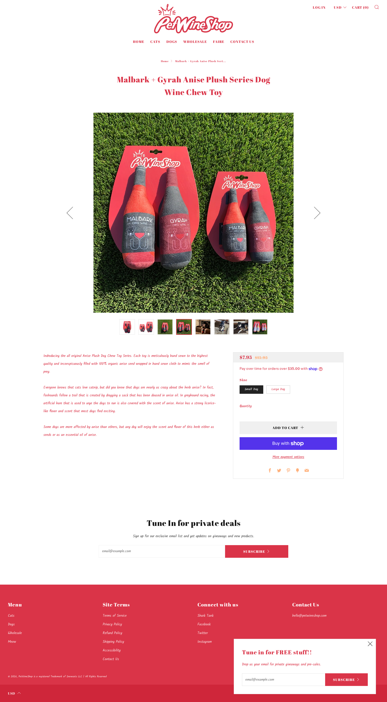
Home (138, 41)
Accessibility (112, 650)
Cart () (360, 7)
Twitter (202, 633)
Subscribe (254, 551)
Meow (12, 642)
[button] (127, 327)
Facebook (204, 624)
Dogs (171, 41)
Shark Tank (205, 616)
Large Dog (278, 389)
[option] (193, 213)
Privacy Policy (112, 624)
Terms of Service (115, 616)
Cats (155, 41)
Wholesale (195, 41)
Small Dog (251, 389)
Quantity (246, 406)
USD (338, 7)
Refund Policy (112, 633)
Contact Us (242, 41)
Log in (319, 7)
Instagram (204, 642)
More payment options (288, 457)
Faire (218, 41)
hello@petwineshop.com (309, 616)
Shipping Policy (113, 642)
